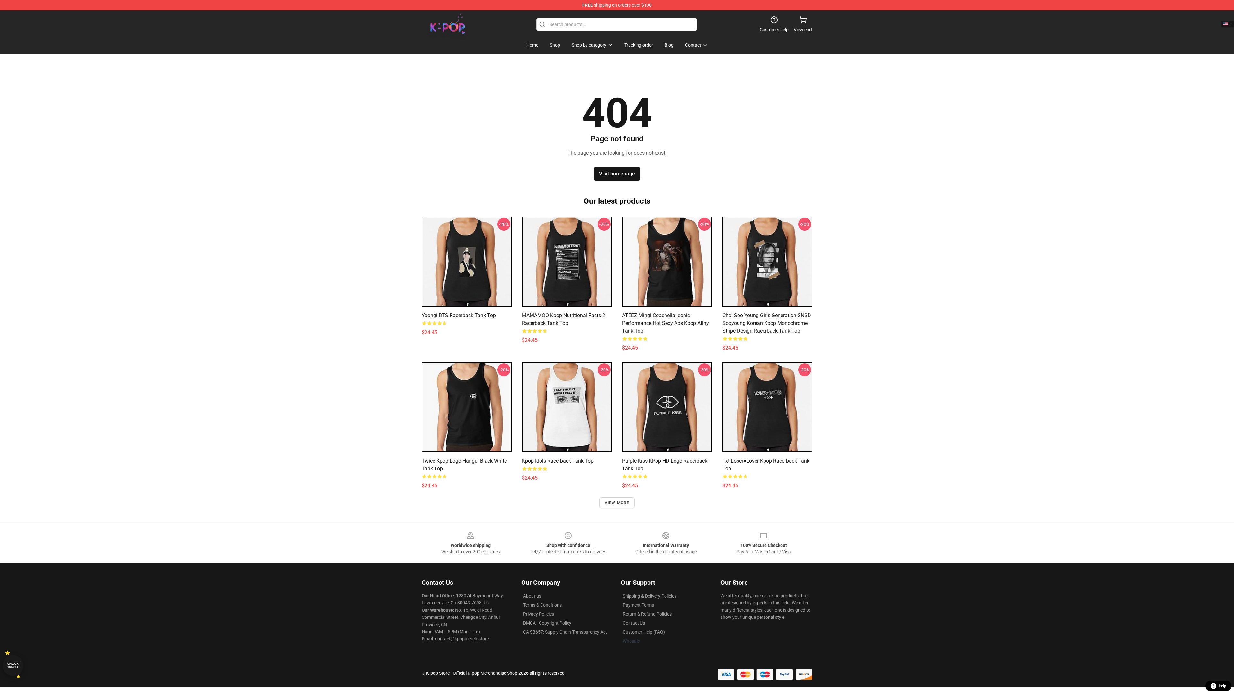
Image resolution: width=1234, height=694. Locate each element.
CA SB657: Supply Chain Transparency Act (565, 632)
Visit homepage (617, 174)
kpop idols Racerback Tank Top (558, 461)
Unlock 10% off (13, 665)
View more (617, 503)
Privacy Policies (538, 614)
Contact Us (634, 623)
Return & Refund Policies (647, 614)
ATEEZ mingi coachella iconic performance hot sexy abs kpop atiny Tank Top (665, 323)
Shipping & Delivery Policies (649, 596)
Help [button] (1222, 686)
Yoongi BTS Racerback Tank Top (459, 315)
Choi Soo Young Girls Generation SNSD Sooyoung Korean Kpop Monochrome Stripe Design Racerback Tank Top (766, 323)
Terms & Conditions (542, 605)
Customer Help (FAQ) (644, 632)
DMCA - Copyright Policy (547, 623)
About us (532, 596)
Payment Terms (638, 605)
